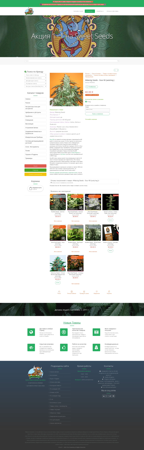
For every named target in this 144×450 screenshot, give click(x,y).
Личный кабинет (71, 293)
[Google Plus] (107, 396)
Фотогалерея (53, 375)
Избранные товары (55, 413)
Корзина (109, 293)
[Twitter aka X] (110, 396)
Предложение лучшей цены (57, 416)
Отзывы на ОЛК (54, 392)
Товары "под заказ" (55, 409)
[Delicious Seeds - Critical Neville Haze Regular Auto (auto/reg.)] (58, 263)
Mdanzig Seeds (89, 77)
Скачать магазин (54, 372)
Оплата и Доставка (112, 11)
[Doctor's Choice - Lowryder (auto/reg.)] (110, 232)
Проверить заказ (84, 293)
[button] (35, 188)
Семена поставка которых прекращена (104, 75)
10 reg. (89, 101)
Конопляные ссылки (55, 402)
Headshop (100, 11)
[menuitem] (115, 70)
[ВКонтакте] (103, 396)
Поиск (59, 293)
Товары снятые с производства (58, 406)
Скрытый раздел (96, 73)
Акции (35, 166)
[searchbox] (72, 61)
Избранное (97, 293)
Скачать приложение (35, 174)
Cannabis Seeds (78, 11)
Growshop (89, 11)
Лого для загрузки (55, 420)
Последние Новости (55, 385)
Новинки (35, 170)
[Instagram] (113, 396)
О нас (51, 399)
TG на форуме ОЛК (55, 389)
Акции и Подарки (54, 378)
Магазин (87, 73)
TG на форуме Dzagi (55, 396)
